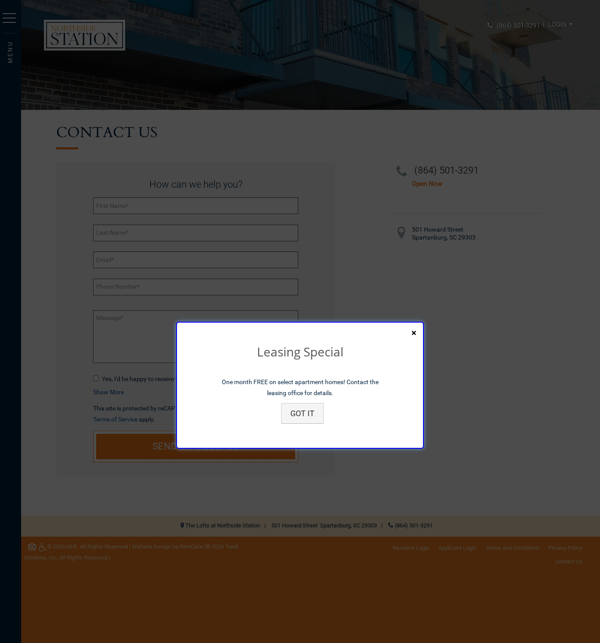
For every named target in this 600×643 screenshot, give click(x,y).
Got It (302, 413)
